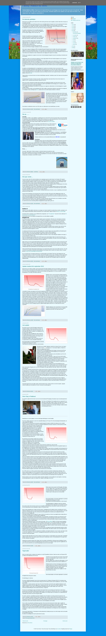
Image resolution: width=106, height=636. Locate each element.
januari (74, 44)
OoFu (37, 89)
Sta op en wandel (51, 121)
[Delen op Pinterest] (46, 109)
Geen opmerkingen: (37, 109)
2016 (73, 26)
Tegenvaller (25, 551)
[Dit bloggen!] (43, 109)
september (75, 38)
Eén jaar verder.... (27, 177)
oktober (74, 36)
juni (74, 39)
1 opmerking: (36, 171)
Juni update (25, 325)
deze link (30, 72)
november (75, 35)
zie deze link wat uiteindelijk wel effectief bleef (34, 251)
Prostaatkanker (51, 213)
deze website (49, 521)
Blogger (71, 628)
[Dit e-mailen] (42, 109)
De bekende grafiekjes (28, 19)
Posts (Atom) (30, 622)
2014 (73, 29)
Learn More (74, 2)
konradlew (59, 628)
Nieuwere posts (25, 620)
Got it (79, 2)
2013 (73, 30)
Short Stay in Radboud (29, 396)
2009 (73, 47)
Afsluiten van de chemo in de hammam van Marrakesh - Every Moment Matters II (77, 63)
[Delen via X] (44, 109)
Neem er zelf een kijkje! (61, 211)
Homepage (45, 620)
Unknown (74, 18)
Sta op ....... (25, 114)
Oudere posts (65, 620)
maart (74, 42)
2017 (73, 24)
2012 (73, 46)
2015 (73, 27)
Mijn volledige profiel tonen (75, 20)
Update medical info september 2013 (33, 266)
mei (74, 41)
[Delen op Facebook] (45, 109)
